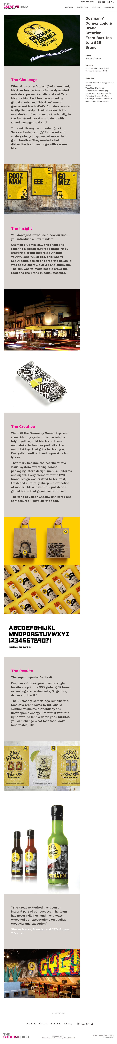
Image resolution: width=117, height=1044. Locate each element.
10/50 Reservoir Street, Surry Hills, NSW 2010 (58, 1038)
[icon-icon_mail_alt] (108, 1)
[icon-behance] (104, 1)
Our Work (69, 7)
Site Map (68, 1024)
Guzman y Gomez (33, 86)
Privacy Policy (109, 1037)
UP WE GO (60, 1013)
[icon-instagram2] (100, 1)
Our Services (82, 7)
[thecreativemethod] (16, 1034)
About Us (96, 7)
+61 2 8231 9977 (87, 2)
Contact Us (109, 7)
